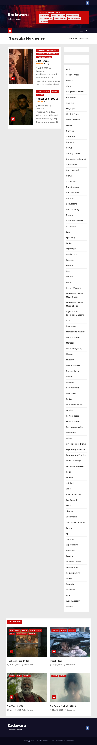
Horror (69, 282)
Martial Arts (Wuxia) (75, 331)
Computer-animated (76, 159)
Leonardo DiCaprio (58, 15)
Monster (70, 343)
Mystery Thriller (73, 365)
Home (71, 38)
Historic (69, 276)
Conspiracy (71, 164)
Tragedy (70, 584)
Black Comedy (73, 119)
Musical (69, 354)
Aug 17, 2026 (15, 665)
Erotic (69, 243)
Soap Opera (71, 516)
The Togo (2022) (15, 706)
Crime (39, 91)
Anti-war (70, 103)
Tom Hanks (44, 21)
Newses (58, 741)
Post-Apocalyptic (74, 427)
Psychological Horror (76, 449)
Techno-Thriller (73, 561)
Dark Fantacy (72, 192)
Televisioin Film (73, 573)
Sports (69, 528)
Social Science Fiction (76, 522)
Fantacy (70, 260)
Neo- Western (72, 387)
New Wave (71, 393)
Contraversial (72, 170)
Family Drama (72, 254)
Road (68, 472)
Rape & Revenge (74, 460)
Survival (69, 556)
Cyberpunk (71, 181)
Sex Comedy (72, 500)
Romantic (70, 477)
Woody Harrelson (46, 18)
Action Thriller (72, 74)
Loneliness (71, 326)
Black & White (72, 114)
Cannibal (70, 131)
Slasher (69, 511)
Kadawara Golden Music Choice (47, 54)
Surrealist (70, 550)
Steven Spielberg (60, 18)
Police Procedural (74, 404)
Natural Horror (73, 371)
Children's (70, 136)
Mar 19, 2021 (43, 106)
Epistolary (70, 237)
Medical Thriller (73, 337)
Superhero (71, 539)
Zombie (69, 606)
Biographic (71, 108)
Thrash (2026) (56, 661)
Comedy (70, 142)
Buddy (69, 125)
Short (68, 505)
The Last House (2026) (18, 661)
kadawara (28, 665)
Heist (68, 271)
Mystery (70, 359)
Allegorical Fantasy (75, 91)
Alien (68, 86)
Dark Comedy (72, 187)
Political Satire (72, 416)
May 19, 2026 (15, 710)
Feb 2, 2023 (43, 68)
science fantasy (73, 494)
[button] (86, 30)
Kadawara (18, 14)
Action (69, 69)
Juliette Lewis (44, 15)
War (68, 595)
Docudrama (71, 203)
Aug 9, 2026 (57, 665)
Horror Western (73, 288)
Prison (69, 438)
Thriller (54, 91)
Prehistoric (71, 432)
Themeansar (69, 741)
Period (69, 399)
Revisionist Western (75, 466)
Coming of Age (73, 153)
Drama (69, 215)
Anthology (71, 97)
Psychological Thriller (76, 455)
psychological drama (44, 57)
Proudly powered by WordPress (35, 741)
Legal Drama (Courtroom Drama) (75, 313)
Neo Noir (46, 91)
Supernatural (72, 544)
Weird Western (73, 601)
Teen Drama (72, 567)
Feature (69, 265)
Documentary (72, 209)
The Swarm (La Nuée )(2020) (63, 706)
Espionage (71, 248)
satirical (69, 483)
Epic (68, 232)
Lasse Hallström (72, 15)
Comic (69, 147)
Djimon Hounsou (74, 18)
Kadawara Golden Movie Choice (47, 50)
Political (69, 410)
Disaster (70, 198)
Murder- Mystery (74, 348)
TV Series (40, 95)
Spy (68, 533)
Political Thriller (73, 421)
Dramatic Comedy (74, 220)
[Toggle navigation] (81, 30)
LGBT (68, 320)
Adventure (71, 80)
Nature (69, 376)
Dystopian (71, 226)
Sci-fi (68, 488)
